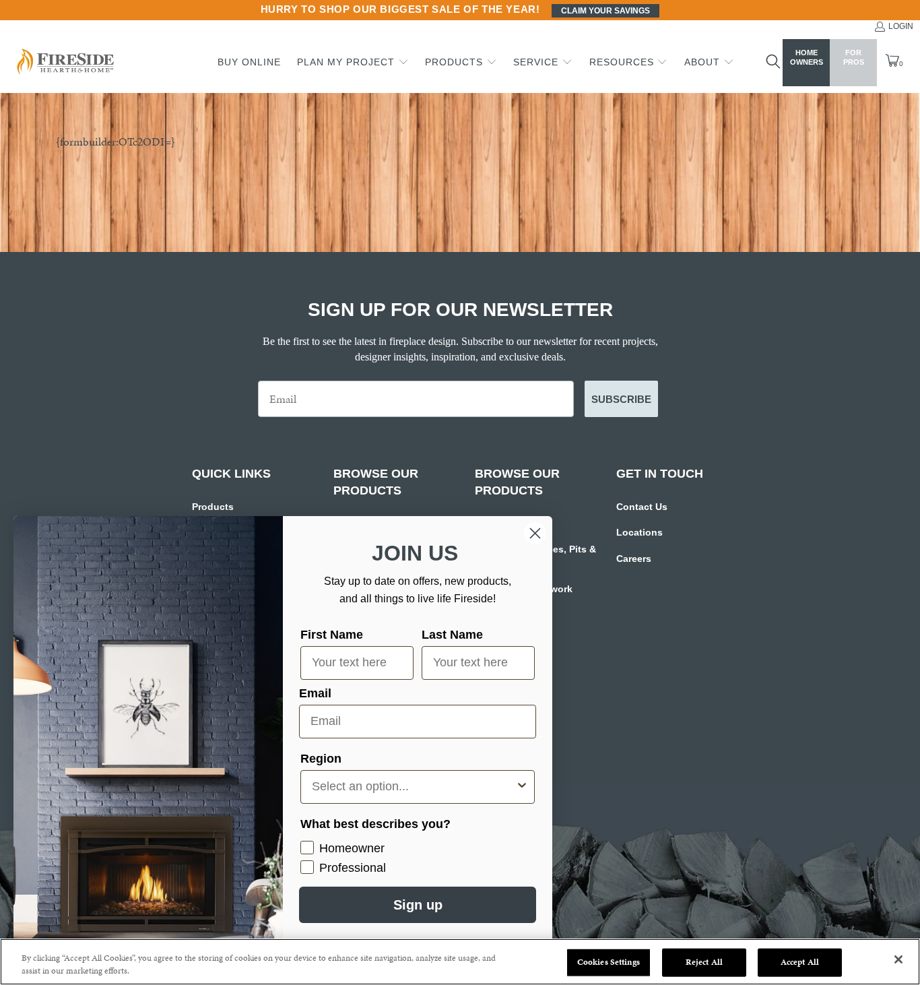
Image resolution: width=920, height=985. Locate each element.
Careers (633, 558)
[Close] (898, 959)
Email (315, 693)
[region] (460, 962)
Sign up (417, 904)
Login (900, 26)
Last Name (452, 634)
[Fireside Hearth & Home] (63, 63)
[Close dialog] (535, 533)
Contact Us (641, 506)
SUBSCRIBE (621, 399)
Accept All (800, 962)
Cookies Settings (608, 962)
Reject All (704, 962)
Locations (639, 532)
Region (320, 758)
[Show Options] (522, 787)
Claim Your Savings (605, 10)
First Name (331, 634)
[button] (353, 62)
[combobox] (413, 787)
